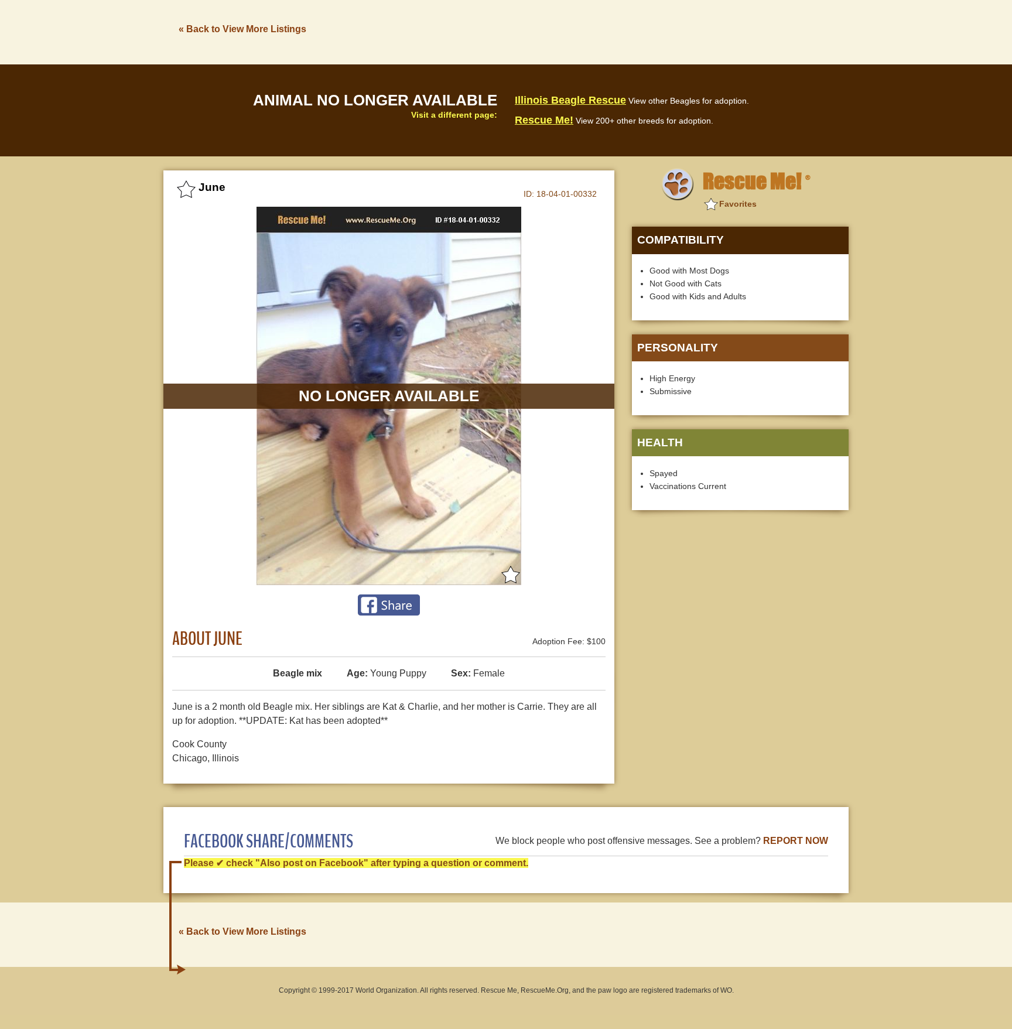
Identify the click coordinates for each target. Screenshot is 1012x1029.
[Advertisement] (635, 31)
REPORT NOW (795, 841)
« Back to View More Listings (242, 29)
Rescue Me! (544, 120)
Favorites (738, 203)
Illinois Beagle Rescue (570, 100)
